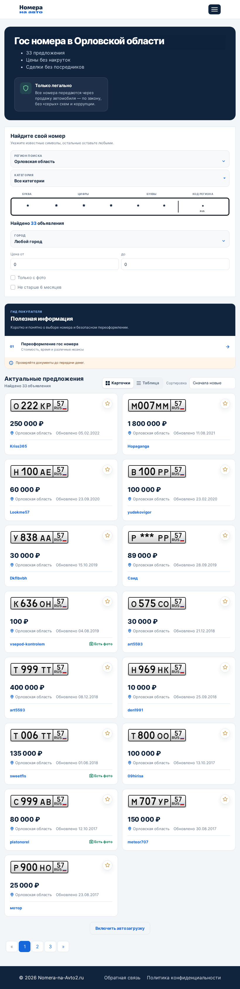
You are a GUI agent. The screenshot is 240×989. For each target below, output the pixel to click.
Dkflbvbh (18, 578)
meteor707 (138, 842)
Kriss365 (18, 446)
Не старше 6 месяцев (39, 287)
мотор (16, 907)
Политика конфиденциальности (184, 977)
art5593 (135, 644)
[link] (61, 424)
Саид (133, 578)
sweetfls (18, 776)
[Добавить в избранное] (107, 404)
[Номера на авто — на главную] (31, 9)
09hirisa (135, 776)
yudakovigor (139, 512)
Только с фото (32, 277)
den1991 (135, 710)
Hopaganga (138, 446)
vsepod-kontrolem (27, 644)
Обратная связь (122, 977)
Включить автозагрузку (120, 928)
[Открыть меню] (214, 9)
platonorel (19, 842)
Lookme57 (20, 512)
